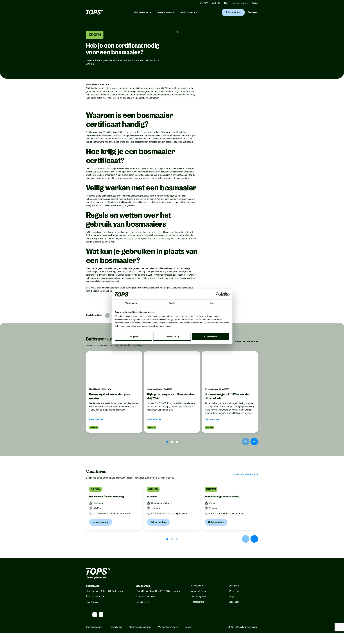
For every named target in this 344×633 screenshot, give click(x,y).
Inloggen (254, 12)
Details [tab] (172, 303)
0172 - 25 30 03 (96, 596)
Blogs (226, 3)
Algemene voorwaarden (140, 627)
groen (95, 35)
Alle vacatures (233, 12)
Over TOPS (204, 3)
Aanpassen (170, 337)
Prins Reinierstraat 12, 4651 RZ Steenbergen (158, 591)
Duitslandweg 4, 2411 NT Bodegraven (105, 591)
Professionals (197, 602)
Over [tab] (212, 303)
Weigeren (133, 337)
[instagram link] (94, 614)
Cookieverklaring (94, 627)
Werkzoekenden (141, 12)
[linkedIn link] (88, 614)
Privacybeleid (115, 627)
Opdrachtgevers (164, 12)
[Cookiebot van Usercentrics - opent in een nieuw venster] (218, 294)
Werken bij (216, 3)
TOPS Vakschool (187, 12)
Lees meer (94, 419)
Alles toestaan (210, 337)
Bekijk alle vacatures (244, 474)
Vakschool (234, 602)
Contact (255, 3)
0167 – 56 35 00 (147, 596)
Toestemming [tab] (131, 303)
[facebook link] (101, 614)
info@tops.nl (93, 602)
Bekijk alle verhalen (245, 341)
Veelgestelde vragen (240, 3)
